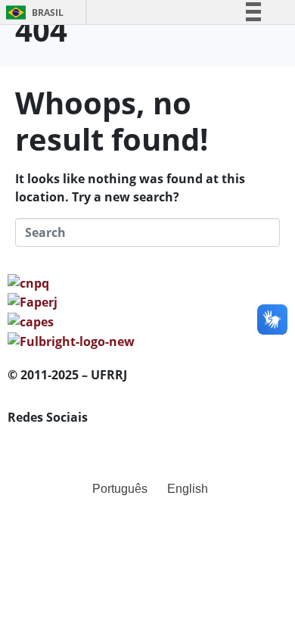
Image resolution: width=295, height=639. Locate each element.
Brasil (32, 12)
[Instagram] (67, 442)
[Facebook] (26, 442)
